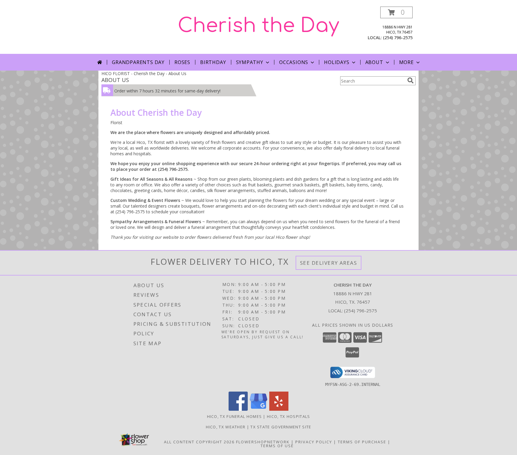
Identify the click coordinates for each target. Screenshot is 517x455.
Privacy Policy (313, 442)
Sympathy (249, 62)
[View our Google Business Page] (258, 409)
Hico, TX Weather (226, 427)
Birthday (213, 62)
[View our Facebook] (238, 409)
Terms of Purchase (362, 442)
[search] (410, 80)
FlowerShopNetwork (263, 442)
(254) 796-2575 (398, 37)
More (406, 62)
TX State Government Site (280, 427)
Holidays (336, 62)
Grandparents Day (138, 62)
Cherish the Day (258, 25)
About (374, 62)
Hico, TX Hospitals (288, 416)
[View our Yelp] (278, 409)
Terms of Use (277, 445)
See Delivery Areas (328, 262)
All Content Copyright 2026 (199, 442)
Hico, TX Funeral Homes (234, 416)
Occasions (293, 62)
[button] (396, 12)
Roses (182, 62)
